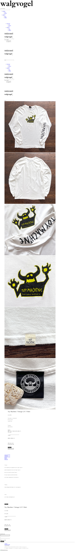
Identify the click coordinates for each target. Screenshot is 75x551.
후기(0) (5, 457)
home (5, 16)
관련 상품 (6, 459)
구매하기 (6, 504)
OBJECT (3, 14)
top (5, 12)
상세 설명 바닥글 (7, 456)
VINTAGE (3, 11)
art (4, 15)
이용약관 (5, 543)
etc (9, 26)
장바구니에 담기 (7, 530)
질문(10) (5, 458)
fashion (5, 17)
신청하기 (2, 541)
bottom (5, 13)
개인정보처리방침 (7, 544)
